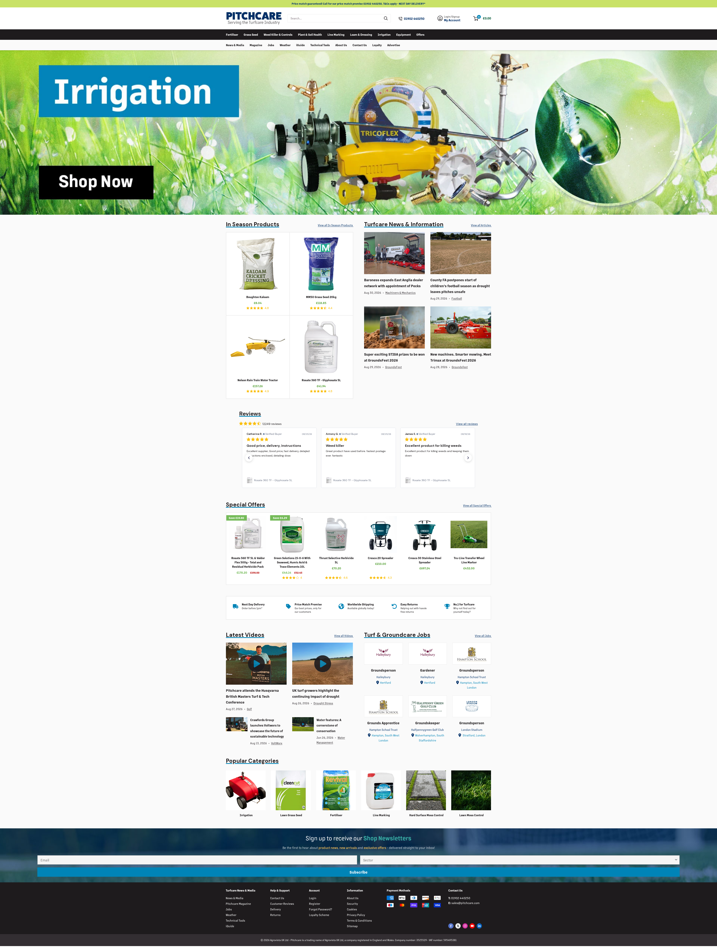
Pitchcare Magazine (238, 903)
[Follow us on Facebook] (451, 926)
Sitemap (352, 926)
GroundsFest (393, 367)
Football (456, 298)
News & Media (235, 45)
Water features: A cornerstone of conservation (328, 725)
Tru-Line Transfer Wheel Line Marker (469, 560)
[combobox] (334, 18)
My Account (452, 20)
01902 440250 (414, 18)
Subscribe (358, 872)
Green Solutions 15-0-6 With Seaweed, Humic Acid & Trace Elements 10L (292, 562)
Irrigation (384, 34)
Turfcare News (403, 224)
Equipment (403, 34)
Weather (285, 45)
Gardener (427, 670)
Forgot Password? (320, 909)
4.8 (267, 308)
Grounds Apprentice (383, 723)
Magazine (256, 45)
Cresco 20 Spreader (380, 558)
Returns (275, 915)
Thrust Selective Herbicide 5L (336, 560)
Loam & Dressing (361, 34)
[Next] (494, 549)
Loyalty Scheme (319, 915)
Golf (249, 709)
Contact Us (360, 45)
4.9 (267, 391)
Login (312, 898)
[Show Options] (676, 859)
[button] (249, 458)
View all (335, 225)
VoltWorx (276, 743)
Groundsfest (460, 367)
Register (314, 903)
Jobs (271, 45)
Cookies (352, 909)
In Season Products (252, 224)
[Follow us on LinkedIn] (479, 926)
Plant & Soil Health (310, 34)
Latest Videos (245, 635)
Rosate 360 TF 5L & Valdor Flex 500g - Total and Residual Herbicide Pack (248, 562)
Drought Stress (323, 703)
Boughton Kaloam (257, 297)
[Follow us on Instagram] (465, 926)
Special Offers (245, 504)
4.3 (390, 578)
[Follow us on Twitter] (458, 926)
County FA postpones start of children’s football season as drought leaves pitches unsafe (460, 285)
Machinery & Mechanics (400, 292)
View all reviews (467, 424)
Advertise (393, 45)
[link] (279, 480)
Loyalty (377, 45)
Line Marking (336, 34)
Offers (420, 34)
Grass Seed (251, 34)
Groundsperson (383, 670)
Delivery (275, 909)
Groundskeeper (427, 723)
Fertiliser (232, 34)
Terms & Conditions (359, 920)
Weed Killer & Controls (278, 34)
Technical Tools (320, 45)
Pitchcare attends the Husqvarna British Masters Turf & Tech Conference (252, 696)
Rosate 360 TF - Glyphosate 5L (321, 380)
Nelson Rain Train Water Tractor (258, 380)
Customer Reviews (282, 903)
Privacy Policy (356, 915)
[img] (247, 308)
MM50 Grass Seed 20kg (321, 297)
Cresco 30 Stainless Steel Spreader (424, 560)
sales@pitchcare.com (465, 903)
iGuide (300, 45)
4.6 (345, 578)
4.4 (330, 308)
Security (352, 903)
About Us (341, 45)
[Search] (386, 18)
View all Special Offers (477, 505)
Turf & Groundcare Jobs (397, 635)
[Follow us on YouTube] (472, 926)
